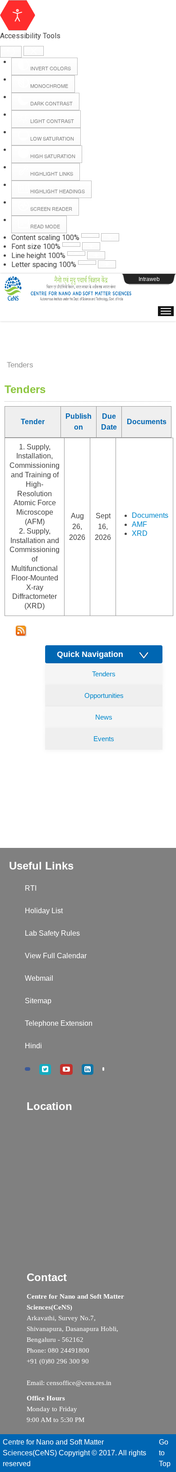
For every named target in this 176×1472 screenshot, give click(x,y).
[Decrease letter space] (87, 262)
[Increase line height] (96, 255)
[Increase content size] (110, 237)
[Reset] (11, 52)
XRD (140, 533)
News (103, 717)
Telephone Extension (59, 1023)
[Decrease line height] (76, 253)
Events (103, 739)
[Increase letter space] (107, 264)
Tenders (104, 674)
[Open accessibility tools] (17, 15)
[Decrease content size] (90, 235)
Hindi (33, 1046)
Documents (150, 515)
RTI (31, 888)
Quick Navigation (97, 654)
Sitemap (38, 1001)
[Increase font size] (91, 246)
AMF (139, 524)
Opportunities (104, 695)
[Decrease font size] (71, 244)
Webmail (39, 978)
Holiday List (44, 911)
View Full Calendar (56, 956)
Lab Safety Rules (52, 933)
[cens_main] (67, 288)
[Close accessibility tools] (33, 51)
